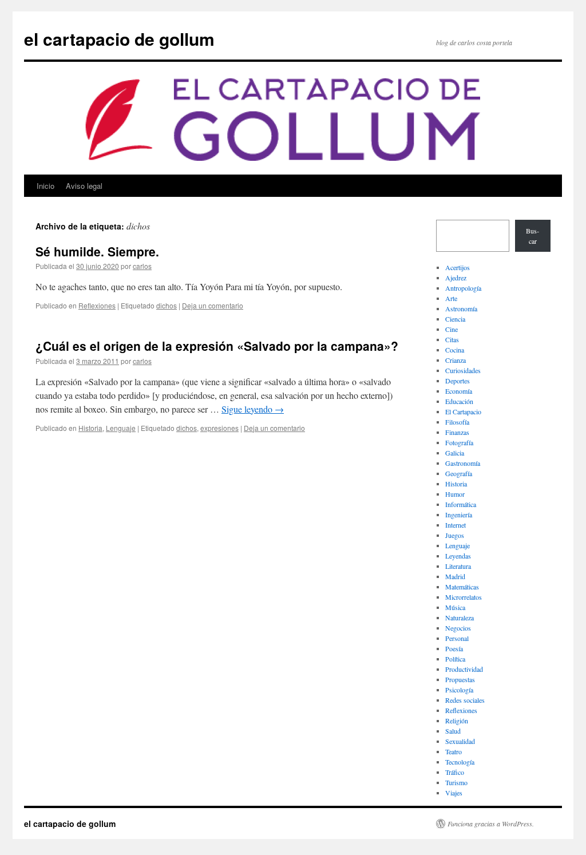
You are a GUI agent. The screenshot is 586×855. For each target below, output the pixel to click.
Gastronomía (462, 463)
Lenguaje (121, 428)
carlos (142, 266)
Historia (90, 428)
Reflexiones (97, 305)
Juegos (454, 535)
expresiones (219, 428)
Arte (451, 298)
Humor (455, 493)
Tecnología (459, 761)
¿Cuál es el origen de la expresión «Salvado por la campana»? (216, 345)
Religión (456, 720)
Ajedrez (455, 277)
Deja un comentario (212, 305)
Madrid (455, 576)
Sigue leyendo (252, 409)
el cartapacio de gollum (119, 38)
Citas (452, 339)
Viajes (453, 792)
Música (455, 607)
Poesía (454, 648)
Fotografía (459, 442)
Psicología (459, 689)
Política (455, 658)
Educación (459, 401)
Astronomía (461, 308)
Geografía (458, 473)
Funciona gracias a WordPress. (491, 823)
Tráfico (454, 772)
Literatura (458, 566)
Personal (457, 638)
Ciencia (455, 318)
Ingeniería (458, 514)
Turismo (456, 782)
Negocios (458, 627)
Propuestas (460, 679)
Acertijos (457, 267)
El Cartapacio (463, 411)
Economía (458, 390)
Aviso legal (84, 185)
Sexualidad (460, 741)
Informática (460, 504)
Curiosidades (463, 370)
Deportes (457, 380)
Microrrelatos (463, 596)
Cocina (454, 349)
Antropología (463, 287)
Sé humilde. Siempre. (97, 251)
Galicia (454, 452)
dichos (166, 305)
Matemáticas (462, 586)
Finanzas (457, 432)
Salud (453, 730)
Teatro (453, 751)
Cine (451, 329)
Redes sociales (465, 699)
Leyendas (458, 555)
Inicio (45, 185)
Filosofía (457, 421)
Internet (455, 524)
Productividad (464, 669)
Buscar (532, 236)
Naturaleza (459, 617)
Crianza (455, 360)
